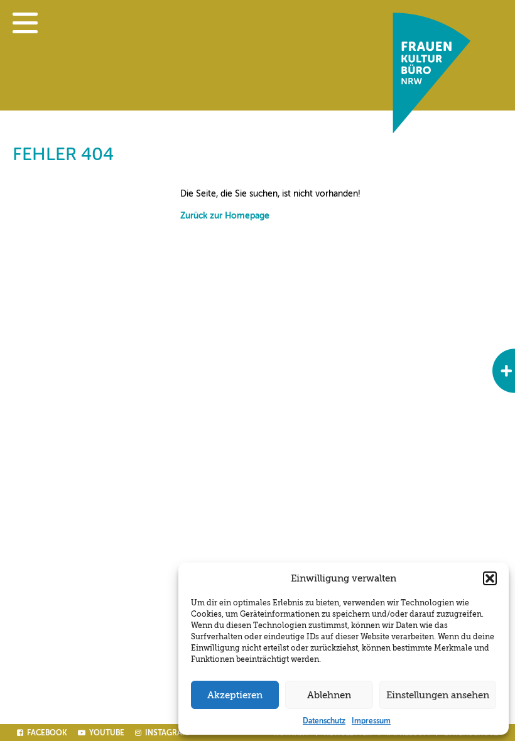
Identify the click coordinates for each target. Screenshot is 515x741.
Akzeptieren (235, 695)
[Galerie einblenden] (503, 371)
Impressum (371, 721)
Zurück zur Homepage (224, 215)
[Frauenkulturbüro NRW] (432, 130)
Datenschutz (324, 721)
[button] (490, 578)
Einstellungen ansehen (437, 695)
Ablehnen (329, 695)
